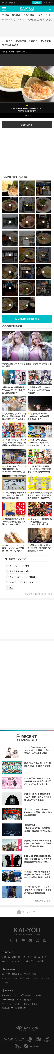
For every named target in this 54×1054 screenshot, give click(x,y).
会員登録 (37, 3)
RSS (44, 940)
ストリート (45, 978)
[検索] (50, 8)
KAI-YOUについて (10, 995)
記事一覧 (6, 957)
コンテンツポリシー (32, 1004)
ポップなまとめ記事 (34, 961)
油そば (12, 582)
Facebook (17, 940)
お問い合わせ (26, 995)
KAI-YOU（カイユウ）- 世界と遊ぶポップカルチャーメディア (27, 9)
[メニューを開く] (4, 9)
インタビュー (18, 961)
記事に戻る (27, 124)
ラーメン (13, 566)
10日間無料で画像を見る (27, 318)
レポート (46, 957)
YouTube (23, 940)
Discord (30, 940)
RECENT (28, 736)
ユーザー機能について (12, 999)
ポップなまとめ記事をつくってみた (39, 20)
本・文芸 (6, 974)
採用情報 (19, 1008)
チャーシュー (15, 577)
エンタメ (14, 20)
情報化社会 (17, 974)
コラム (22, 20)
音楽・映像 (25, 978)
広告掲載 (38, 995)
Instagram (37, 940)
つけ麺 (32, 577)
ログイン (47, 3)
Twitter (10, 940)
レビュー (6, 961)
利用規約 (28, 999)
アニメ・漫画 (30, 974)
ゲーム (35, 978)
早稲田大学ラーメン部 (19, 571)
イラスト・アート (10, 978)
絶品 (11, 587)
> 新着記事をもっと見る (43, 901)
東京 (27, 566)
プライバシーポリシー (12, 1004)
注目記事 (16, 957)
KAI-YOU (5, 20)
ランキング (27, 957)
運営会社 (6, 1008)
